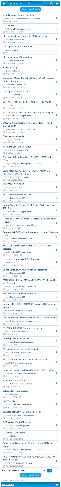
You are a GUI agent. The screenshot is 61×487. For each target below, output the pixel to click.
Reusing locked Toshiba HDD (17, 338)
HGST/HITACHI (10, 401)
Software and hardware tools (22, 239)
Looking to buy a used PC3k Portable (21, 259)
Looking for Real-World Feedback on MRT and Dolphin (30, 317)
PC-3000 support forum (22, 116)
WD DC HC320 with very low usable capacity (25, 359)
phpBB (12, 480)
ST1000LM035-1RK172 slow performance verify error (29, 112)
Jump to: (6, 470)
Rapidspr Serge (10, 67)
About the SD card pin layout (17, 146)
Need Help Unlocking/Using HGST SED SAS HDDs (28, 370)
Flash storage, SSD (17, 39)
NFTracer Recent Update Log (17, 57)
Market (16, 50)
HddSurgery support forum (30, 164)
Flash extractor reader (14, 136)
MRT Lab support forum (22, 29)
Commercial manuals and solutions (27, 19)
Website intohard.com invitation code (21, 349)
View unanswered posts (19, 3)
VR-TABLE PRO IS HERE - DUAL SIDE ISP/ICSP (27, 102)
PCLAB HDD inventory (14, 432)
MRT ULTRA (9, 25)
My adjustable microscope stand (19, 15)
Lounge (17, 71)
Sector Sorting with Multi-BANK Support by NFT (26, 269)
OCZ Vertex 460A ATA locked (17, 422)
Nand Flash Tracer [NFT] (15, 380)
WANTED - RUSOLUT (13, 184)
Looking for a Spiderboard (15, 91)
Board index (8, 484)
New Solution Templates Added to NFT (22, 293)
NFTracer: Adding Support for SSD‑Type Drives (26, 36)
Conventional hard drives (25, 225)
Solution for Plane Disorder (16, 391)
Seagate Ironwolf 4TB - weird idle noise (22, 412)
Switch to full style (30, 9)
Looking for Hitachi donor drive (18, 46)
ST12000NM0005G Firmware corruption (23, 328)
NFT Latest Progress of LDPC (17, 194)
